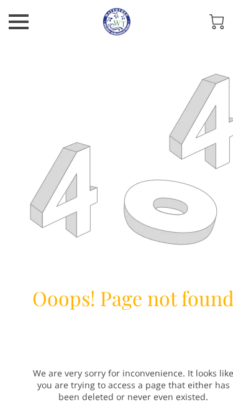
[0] (216, 21)
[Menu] (19, 21)
